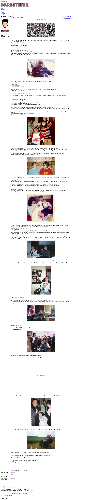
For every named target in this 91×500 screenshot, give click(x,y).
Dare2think (3, 14)
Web (12, 474)
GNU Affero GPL (28, 490)
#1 (63, 17)
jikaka (14, 492)
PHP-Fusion (9, 489)
